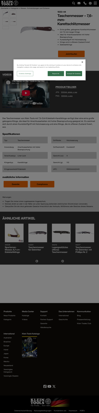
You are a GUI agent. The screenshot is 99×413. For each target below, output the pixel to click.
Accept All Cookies (74, 74)
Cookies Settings (25, 74)
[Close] (82, 62)
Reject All (55, 74)
